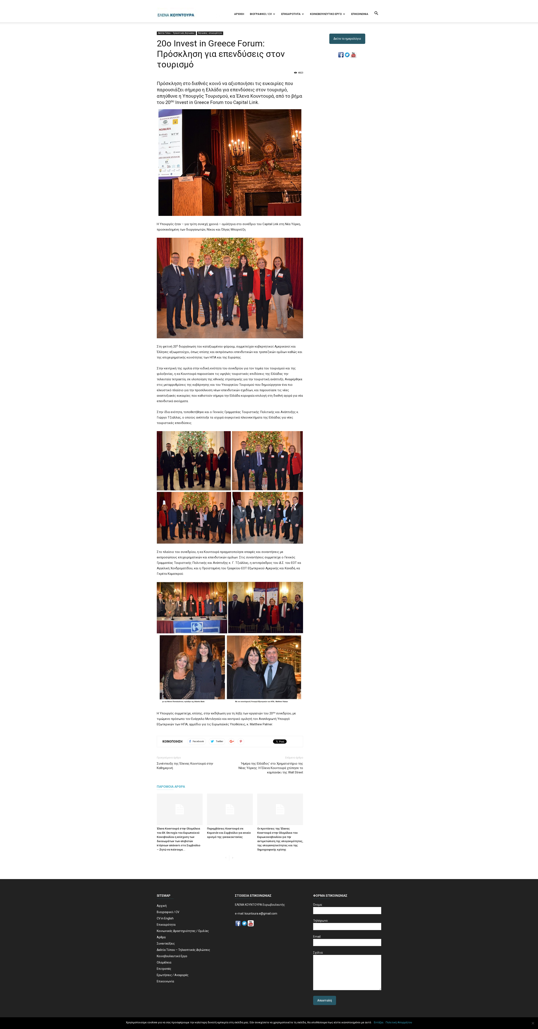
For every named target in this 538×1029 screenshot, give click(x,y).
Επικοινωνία (359, 14)
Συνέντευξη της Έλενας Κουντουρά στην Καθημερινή (185, 766)
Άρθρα (161, 937)
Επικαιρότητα (291, 14)
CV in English (165, 918)
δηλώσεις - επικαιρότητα (210, 33)
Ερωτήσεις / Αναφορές (173, 975)
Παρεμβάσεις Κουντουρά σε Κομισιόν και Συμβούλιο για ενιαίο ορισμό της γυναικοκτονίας (229, 833)
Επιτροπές (164, 968)
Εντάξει (379, 1022)
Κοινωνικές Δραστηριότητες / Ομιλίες (183, 931)
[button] (376, 14)
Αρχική (239, 14)
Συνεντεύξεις (166, 943)
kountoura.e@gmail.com (260, 913)
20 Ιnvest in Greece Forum (194, 102)
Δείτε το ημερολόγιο (347, 38)
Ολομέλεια (164, 962)
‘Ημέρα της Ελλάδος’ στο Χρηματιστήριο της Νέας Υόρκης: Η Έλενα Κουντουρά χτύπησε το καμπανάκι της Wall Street (271, 768)
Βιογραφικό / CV (261, 14)
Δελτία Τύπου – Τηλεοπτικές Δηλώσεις (176, 33)
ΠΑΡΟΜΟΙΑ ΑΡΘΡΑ (171, 787)
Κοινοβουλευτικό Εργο (326, 14)
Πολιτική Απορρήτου (399, 1022)
